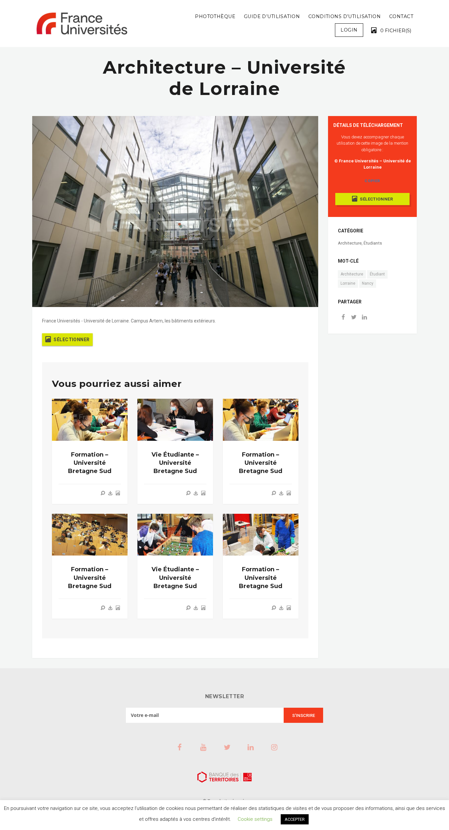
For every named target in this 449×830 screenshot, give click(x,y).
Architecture (350, 243)
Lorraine (348, 283)
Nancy (367, 283)
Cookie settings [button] (255, 819)
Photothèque (215, 16)
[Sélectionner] (117, 493)
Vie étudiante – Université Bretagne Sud (175, 463)
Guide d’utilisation (272, 16)
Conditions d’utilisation (344, 16)
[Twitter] (353, 317)
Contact (401, 16)
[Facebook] (343, 317)
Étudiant (377, 274)
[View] (103, 493)
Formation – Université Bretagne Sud (89, 463)
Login (349, 30)
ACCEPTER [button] (295, 819)
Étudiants (373, 243)
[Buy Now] (110, 493)
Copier (372, 180)
